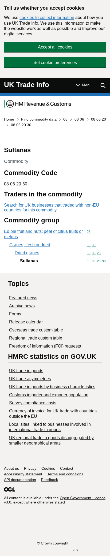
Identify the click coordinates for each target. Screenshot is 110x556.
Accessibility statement (23, 474)
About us (11, 468)
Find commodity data (39, 119)
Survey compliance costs (32, 403)
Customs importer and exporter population (48, 395)
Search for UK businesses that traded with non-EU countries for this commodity (51, 207)
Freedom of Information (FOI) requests (45, 346)
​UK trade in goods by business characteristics (52, 387)
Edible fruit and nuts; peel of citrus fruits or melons (43, 234)
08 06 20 (98, 119)
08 (65, 119)
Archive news (22, 306)
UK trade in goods (26, 370)
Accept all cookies (55, 47)
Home (9, 119)
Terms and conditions (65, 474)
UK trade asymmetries (30, 378)
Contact (66, 468)
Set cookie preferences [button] (55, 62)
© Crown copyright (52, 543)
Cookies (48, 468)
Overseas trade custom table (36, 330)
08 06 (79, 119)
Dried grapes (27, 253)
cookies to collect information (46, 17)
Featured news (23, 298)
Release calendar (26, 322)
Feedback (49, 479)
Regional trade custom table (35, 338)
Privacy (30, 468)
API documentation (20, 479)
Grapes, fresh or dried (29, 244)
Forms (15, 314)
